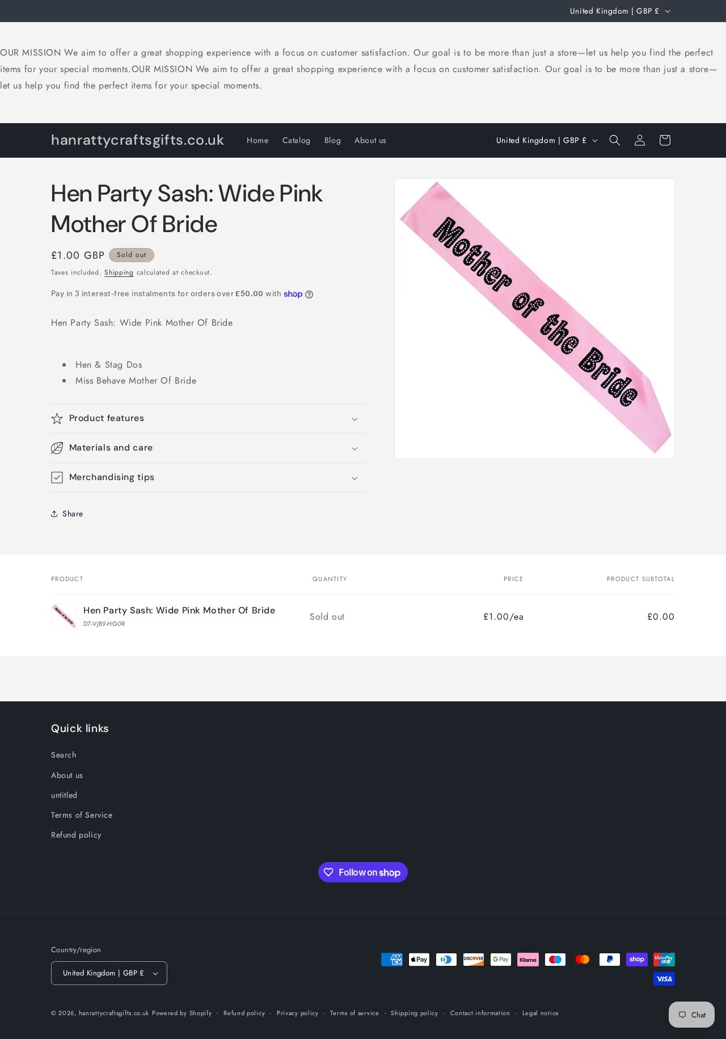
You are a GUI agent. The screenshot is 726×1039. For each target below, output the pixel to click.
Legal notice (540, 1012)
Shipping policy (414, 1012)
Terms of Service (82, 815)
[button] (614, 140)
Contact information (480, 1012)
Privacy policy (298, 1012)
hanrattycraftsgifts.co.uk (114, 1012)
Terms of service (354, 1012)
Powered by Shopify (182, 1012)
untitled (64, 795)
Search (64, 754)
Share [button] (72, 513)
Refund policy (76, 834)
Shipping (119, 272)
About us (67, 775)
